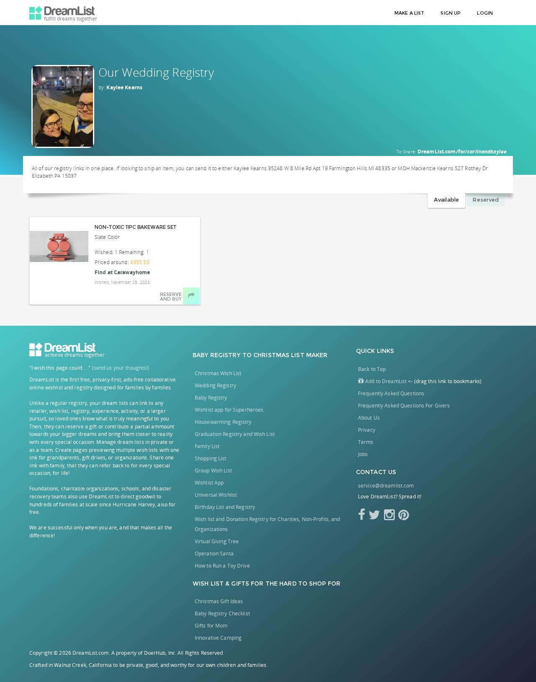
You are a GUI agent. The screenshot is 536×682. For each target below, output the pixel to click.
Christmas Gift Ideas (219, 601)
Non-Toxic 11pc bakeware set (136, 227)
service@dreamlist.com (386, 485)
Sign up (451, 13)
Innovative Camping (218, 637)
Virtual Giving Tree (217, 541)
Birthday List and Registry (225, 507)
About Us (369, 417)
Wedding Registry (215, 385)
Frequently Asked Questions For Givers (404, 405)
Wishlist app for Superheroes (229, 409)
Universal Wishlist (216, 494)
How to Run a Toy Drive (222, 565)
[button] (382, 381)
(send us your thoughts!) (120, 367)
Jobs (363, 454)
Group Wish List (213, 470)
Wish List (208, 583)
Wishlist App (209, 482)
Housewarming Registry (223, 421)
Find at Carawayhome (122, 272)
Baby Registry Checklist (222, 613)
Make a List (409, 13)
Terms (366, 442)
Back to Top (372, 369)
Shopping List (211, 458)
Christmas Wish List (218, 373)
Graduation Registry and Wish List (235, 434)
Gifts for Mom (211, 625)
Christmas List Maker (290, 355)
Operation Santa (214, 553)
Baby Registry (217, 355)
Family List (207, 446)
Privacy (366, 429)
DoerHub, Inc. (160, 652)
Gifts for (247, 583)
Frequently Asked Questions (391, 393)
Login (485, 13)
